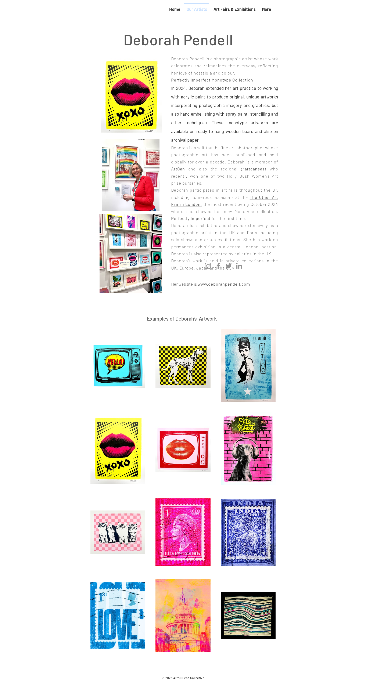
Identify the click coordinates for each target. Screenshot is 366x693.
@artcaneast (253, 168)
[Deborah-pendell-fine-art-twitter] (229, 266)
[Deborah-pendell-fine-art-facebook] (218, 266)
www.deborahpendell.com (224, 283)
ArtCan (178, 168)
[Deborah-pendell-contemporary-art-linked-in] (239, 266)
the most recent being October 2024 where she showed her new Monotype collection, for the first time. (224, 211)
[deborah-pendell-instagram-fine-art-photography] (208, 266)
